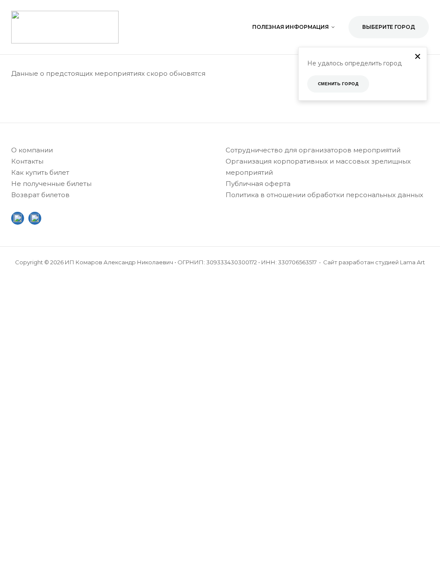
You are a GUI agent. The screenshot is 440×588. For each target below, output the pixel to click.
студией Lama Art (400, 262)
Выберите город (388, 27)
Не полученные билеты (51, 183)
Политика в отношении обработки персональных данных (324, 195)
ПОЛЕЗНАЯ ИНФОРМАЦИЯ (290, 27)
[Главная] (65, 26)
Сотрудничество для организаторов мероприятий (313, 150)
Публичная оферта (258, 183)
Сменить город (338, 83)
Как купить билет (40, 172)
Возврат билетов (40, 195)
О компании (32, 150)
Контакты (27, 161)
